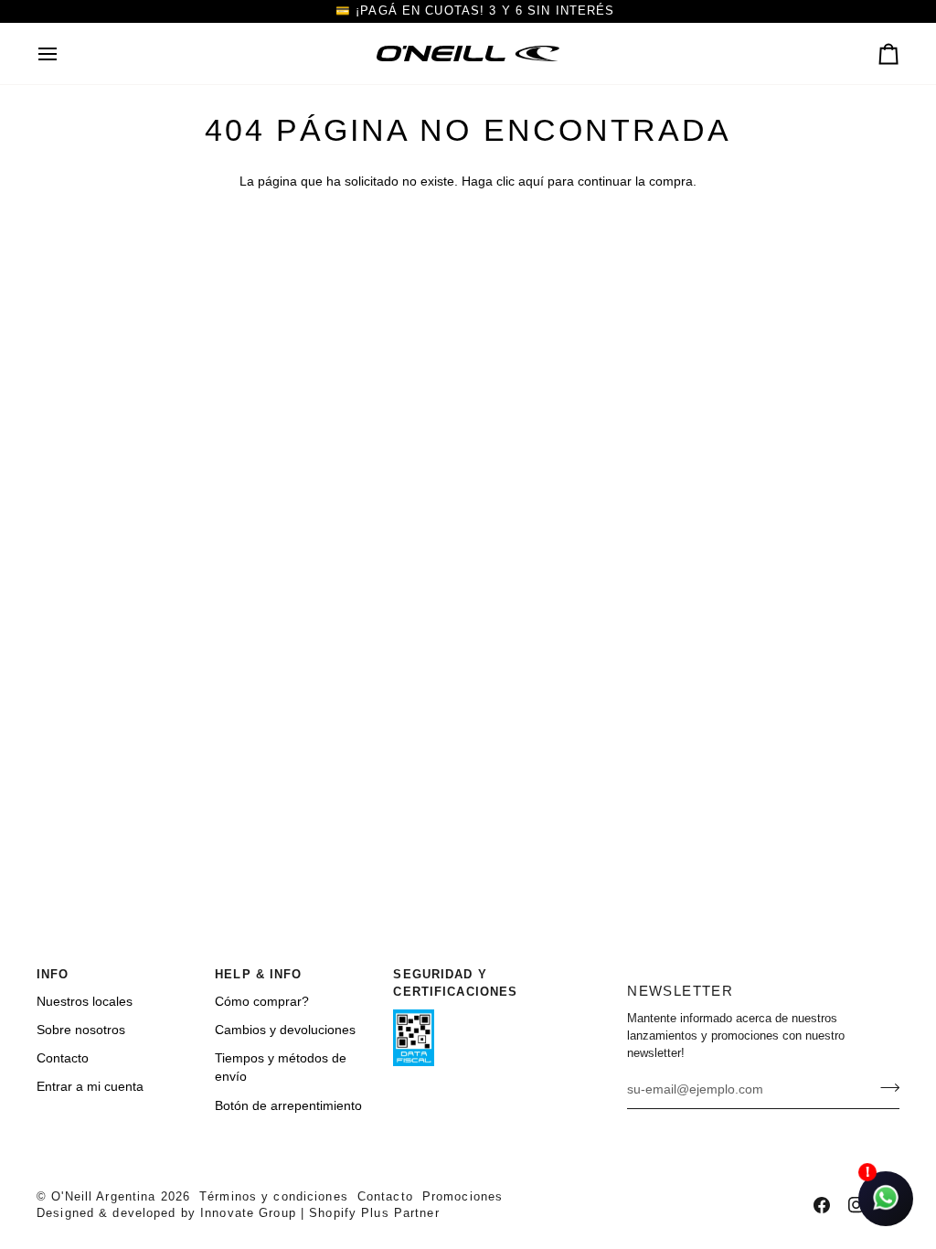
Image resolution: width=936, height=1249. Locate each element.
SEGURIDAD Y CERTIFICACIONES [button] (455, 983)
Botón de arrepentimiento (288, 1106)
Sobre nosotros (81, 1030)
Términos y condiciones (273, 1196)
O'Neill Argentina (103, 1196)
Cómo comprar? (262, 1002)
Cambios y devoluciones (285, 1030)
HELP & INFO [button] (258, 974)
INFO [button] (53, 974)
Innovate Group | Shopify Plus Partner (320, 1213)
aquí (531, 181)
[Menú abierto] (64, 53)
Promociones (462, 1196)
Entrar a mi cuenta (90, 1087)
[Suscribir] (884, 1087)
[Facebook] (822, 1205)
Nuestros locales (85, 1002)
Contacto (63, 1058)
